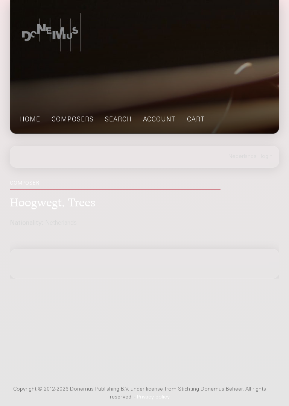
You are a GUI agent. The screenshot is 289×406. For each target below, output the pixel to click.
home (30, 120)
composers (73, 120)
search (118, 120)
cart (196, 120)
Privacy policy (153, 397)
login (266, 156)
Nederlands (242, 156)
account (159, 120)
